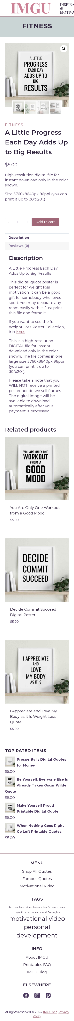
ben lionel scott (17, 907)
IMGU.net (50, 1012)
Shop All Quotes (37, 871)
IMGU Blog (37, 972)
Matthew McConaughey (47, 912)
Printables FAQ (37, 965)
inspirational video (24, 912)
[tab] (37, 238)
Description (18, 238)
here (20, 332)
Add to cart (45, 222)
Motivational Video (37, 886)
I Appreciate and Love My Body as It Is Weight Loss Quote (33, 716)
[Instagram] (37, 995)
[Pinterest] (48, 995)
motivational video (37, 918)
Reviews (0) (18, 246)
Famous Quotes (37, 879)
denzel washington (37, 907)
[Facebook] (25, 995)
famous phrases (56, 907)
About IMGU (37, 957)
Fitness (37, 26)
